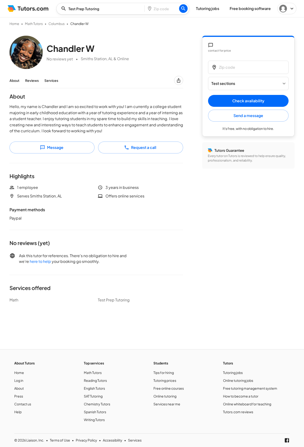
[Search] (183, 8)
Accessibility (112, 440)
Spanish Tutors (95, 412)
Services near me (166, 404)
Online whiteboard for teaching (247, 404)
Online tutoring (164, 396)
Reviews (32, 80)
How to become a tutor (240, 396)
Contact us (22, 404)
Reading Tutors (95, 380)
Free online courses (168, 388)
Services (51, 80)
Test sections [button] (223, 83)
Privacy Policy (86, 440)
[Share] (178, 80)
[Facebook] (287, 440)
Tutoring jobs (233, 372)
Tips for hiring (163, 372)
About (14, 80)
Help (18, 412)
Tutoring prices (164, 380)
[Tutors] (28, 8)
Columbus (56, 23)
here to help (40, 261)
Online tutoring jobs (238, 380)
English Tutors (94, 388)
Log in (18, 380)
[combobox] (101, 8)
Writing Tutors (94, 420)
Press (18, 396)
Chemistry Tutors (97, 404)
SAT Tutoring (93, 396)
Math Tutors (34, 23)
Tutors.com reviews (238, 412)
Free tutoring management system (250, 388)
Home (14, 23)
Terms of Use (60, 440)
